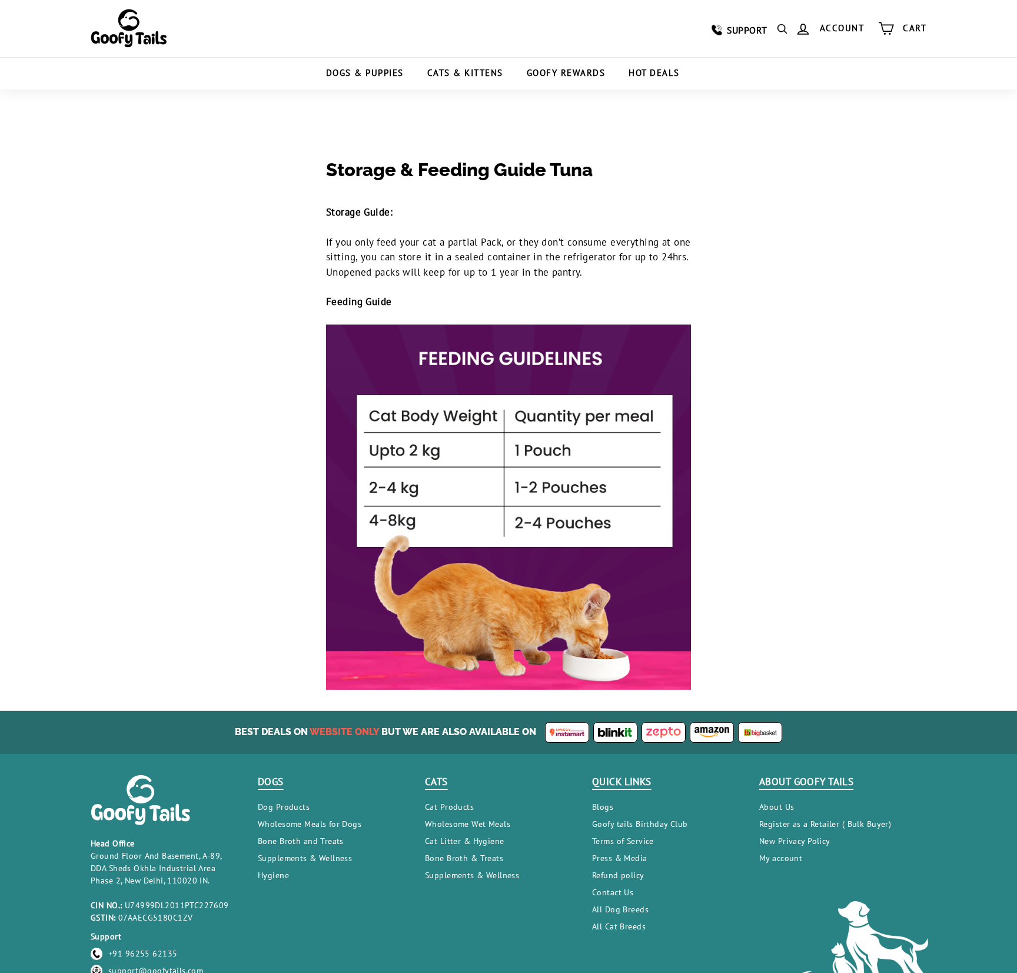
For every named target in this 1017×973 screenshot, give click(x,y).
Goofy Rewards (566, 72)
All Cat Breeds (619, 926)
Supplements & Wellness (305, 858)
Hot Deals (654, 72)
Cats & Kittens (465, 72)
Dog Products (284, 807)
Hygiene (273, 875)
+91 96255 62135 (142, 953)
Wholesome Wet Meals (467, 824)
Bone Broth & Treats (464, 858)
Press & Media (619, 858)
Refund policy (618, 875)
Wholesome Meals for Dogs (309, 824)
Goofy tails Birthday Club (640, 824)
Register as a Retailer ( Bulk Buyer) (825, 824)
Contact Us (612, 892)
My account (780, 858)
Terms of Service (623, 841)
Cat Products (449, 807)
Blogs (602, 807)
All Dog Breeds (620, 909)
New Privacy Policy (794, 841)
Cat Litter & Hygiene (464, 841)
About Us (776, 807)
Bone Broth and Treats (301, 841)
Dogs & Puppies (365, 72)
